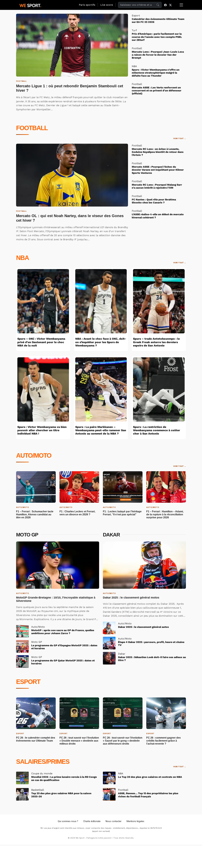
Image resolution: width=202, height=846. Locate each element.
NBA (22, 257)
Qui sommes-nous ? (68, 821)
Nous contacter (114, 821)
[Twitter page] (170, 5)
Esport (28, 681)
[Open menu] (181, 5)
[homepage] (30, 5)
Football (32, 127)
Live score (106, 4)
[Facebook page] (165, 5)
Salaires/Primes (42, 761)
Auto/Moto (33, 455)
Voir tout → (179, 138)
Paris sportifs (87, 4)
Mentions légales (135, 821)
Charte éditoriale (92, 821)
